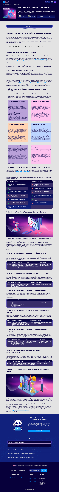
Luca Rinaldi (32, 16)
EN (49, 1)
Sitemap (35, 478)
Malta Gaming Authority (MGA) (15, 113)
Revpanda (4, 4)
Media (30, 481)
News (35, 481)
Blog (30, 478)
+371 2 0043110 (41, 485)
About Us (35, 476)
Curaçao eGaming (13, 114)
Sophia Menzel (24, 16)
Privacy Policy (32, 482)
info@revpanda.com (42, 486)
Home (30, 476)
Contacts (31, 479)
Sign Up (45, 470)
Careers (35, 479)
